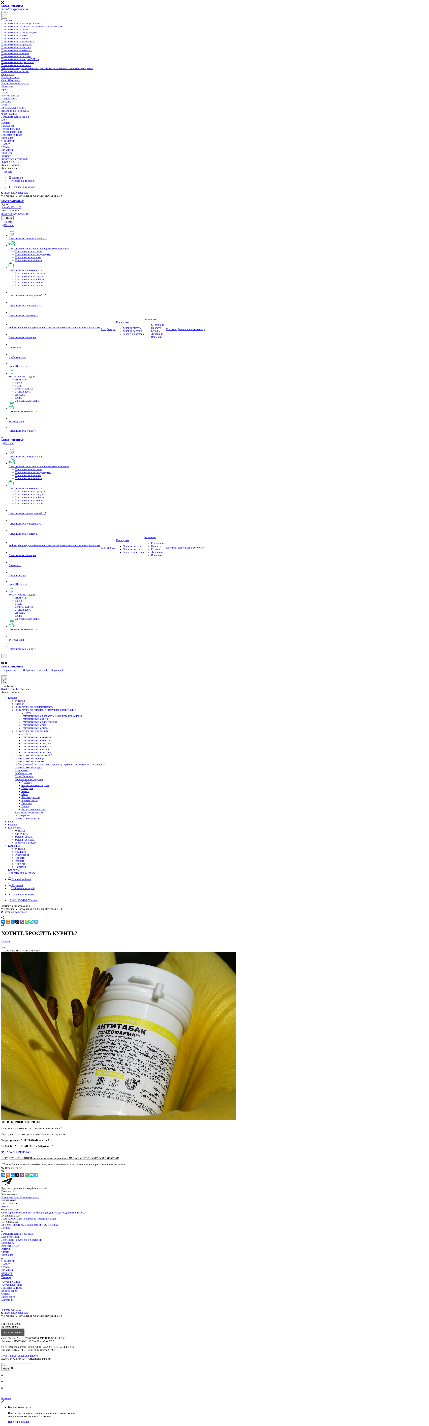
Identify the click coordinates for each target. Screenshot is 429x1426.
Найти (6, 1368)
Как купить (21, 833)
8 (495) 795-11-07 (11, 162)
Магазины (7, 1299)
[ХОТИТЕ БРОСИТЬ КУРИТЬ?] (118, 1119)
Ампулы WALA (10, 1245)
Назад (21, 700)
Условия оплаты (10, 1281)
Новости (6, 1206)
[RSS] (2, 925)
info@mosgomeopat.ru (16, 192)
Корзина (6, 1398)
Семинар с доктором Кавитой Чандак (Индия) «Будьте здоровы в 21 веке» (43, 1212)
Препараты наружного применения (21, 1239)
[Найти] (4, 16)
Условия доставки (11, 1284)
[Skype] (31, 922)
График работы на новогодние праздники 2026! (28, 1218)
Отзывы (6, 1266)
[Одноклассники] (8, 922)
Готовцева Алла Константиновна (20, 1197)
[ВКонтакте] (3, 922)
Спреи (5, 1251)
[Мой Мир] (13, 922)
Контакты (7, 1274)
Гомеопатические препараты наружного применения (51, 715)
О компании (8, 1260)
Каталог (19, 703)
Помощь (6, 1277)
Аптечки (6, 1248)
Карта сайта (8, 1296)
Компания (20, 851)
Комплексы (7, 1242)
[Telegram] (36, 922)
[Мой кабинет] (2, 660)
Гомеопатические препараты (17, 1233)
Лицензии (7, 1269)
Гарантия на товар (11, 1287)
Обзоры (5, 1293)
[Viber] (22, 922)
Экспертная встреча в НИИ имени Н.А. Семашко (29, 1224)
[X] (17, 922)
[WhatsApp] (27, 922)
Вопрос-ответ (9, 1290)
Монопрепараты (10, 1236)
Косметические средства (35, 785)
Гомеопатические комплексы (38, 737)
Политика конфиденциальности (19, 1355)
